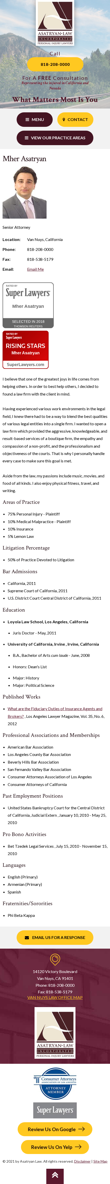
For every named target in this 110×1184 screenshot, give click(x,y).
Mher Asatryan (28, 306)
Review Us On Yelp (51, 1147)
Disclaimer (82, 1161)
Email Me (35, 269)
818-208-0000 (55, 64)
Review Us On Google (52, 1129)
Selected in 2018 (28, 324)
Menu (38, 119)
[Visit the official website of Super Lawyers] (25, 364)
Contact (78, 119)
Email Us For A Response (58, 937)
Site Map (100, 1161)
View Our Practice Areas (58, 137)
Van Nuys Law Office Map (55, 997)
